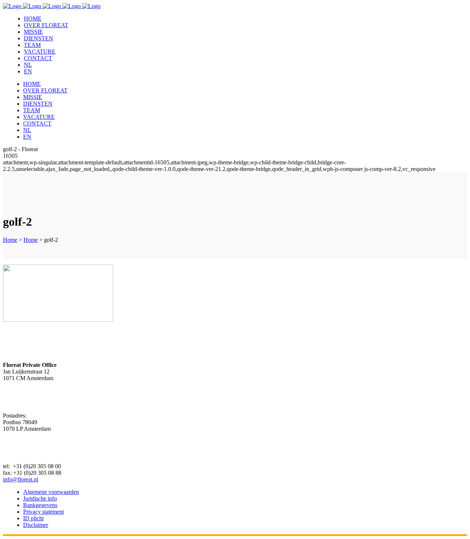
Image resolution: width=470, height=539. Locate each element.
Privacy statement (43, 512)
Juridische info (40, 498)
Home (10, 240)
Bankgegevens (40, 505)
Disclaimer (35, 525)
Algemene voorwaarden (51, 492)
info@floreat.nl (20, 479)
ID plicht (33, 518)
